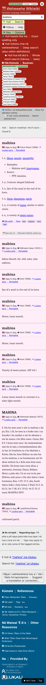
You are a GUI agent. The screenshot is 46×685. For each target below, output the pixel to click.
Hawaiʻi (26, 4)
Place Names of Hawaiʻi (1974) (14, 79)
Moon (10, 158)
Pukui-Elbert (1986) (10, 69)
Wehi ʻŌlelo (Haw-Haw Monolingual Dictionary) (19, 639)
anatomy (31, 221)
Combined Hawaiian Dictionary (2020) (17, 87)
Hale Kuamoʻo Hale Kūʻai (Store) (19, 651)
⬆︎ (33, 680)
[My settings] (42, 4)
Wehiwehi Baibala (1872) (12, 92)
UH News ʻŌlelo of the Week (17, 633)
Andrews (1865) (9, 74)
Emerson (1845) (9, 94)
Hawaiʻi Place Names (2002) (13, 81)
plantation (19, 198)
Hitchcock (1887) (9, 99)
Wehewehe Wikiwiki (23, 8)
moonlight (28, 158)
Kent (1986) (7, 89)
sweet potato (26, 215)
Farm (10, 198)
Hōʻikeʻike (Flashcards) (15, 646)
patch (29, 198)
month (17, 158)
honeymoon (32, 168)
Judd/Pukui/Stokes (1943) (12, 97)
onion (23, 205)
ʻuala (4, 224)
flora (39, 221)
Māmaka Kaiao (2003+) (11, 71)
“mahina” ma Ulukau (24, 557)
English (34, 4)
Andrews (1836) (9, 102)
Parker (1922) (8, 76)
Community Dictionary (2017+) (14, 84)
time (24, 221)
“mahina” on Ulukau (27, 563)
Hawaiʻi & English (15, 4)
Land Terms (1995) (10, 104)
